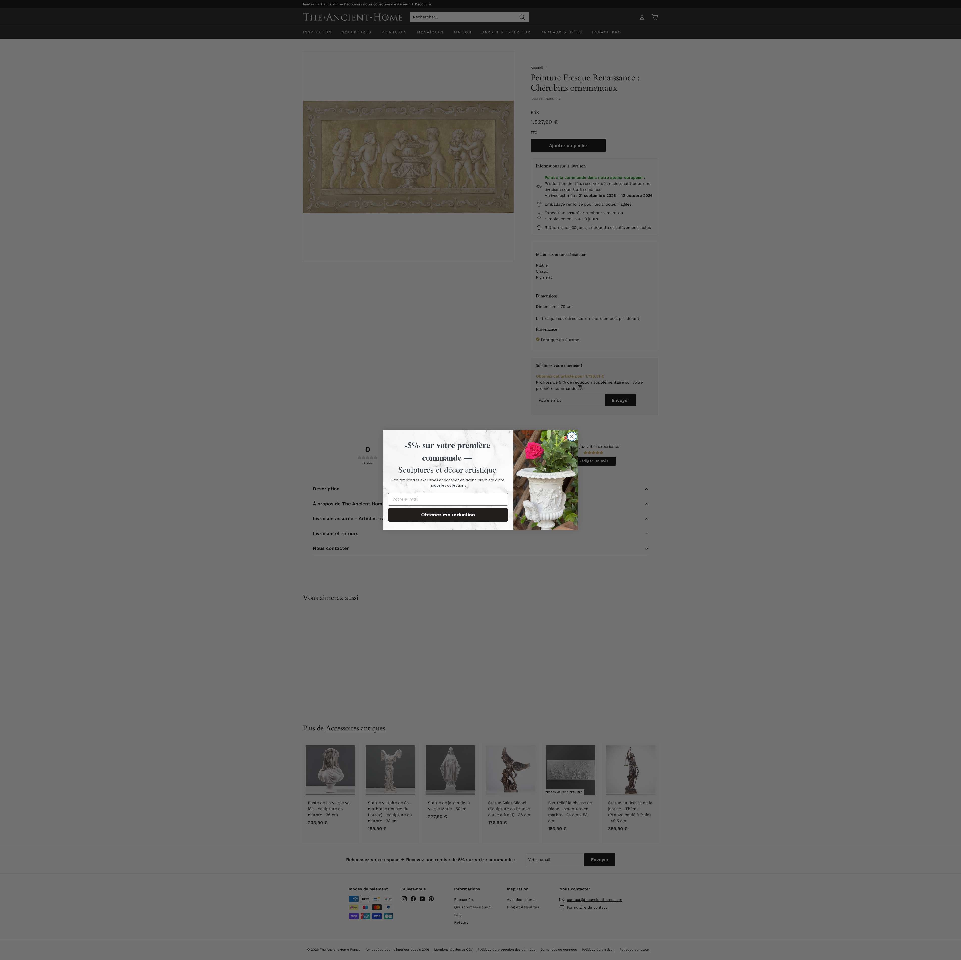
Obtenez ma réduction (448, 515)
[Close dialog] (571, 436)
